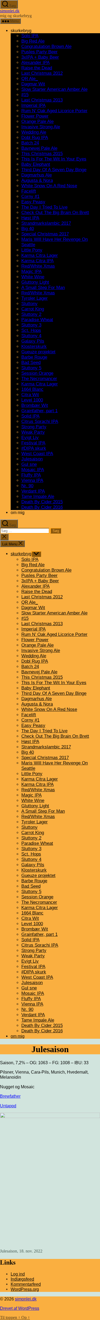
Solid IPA (30, 416)
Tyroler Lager (34, 298)
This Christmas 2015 (42, 153)
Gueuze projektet (38, 351)
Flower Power (35, 116)
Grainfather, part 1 (39, 410)
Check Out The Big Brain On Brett (55, 212)
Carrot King (32, 309)
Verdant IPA (33, 491)
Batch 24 (30, 142)
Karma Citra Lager (39, 255)
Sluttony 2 (31, 314)
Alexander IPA (35, 62)
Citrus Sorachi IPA (39, 421)
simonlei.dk (9, 11)
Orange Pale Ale (37, 121)
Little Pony (31, 250)
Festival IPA (33, 442)
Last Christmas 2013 (42, 100)
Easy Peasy (33, 201)
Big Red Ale (33, 41)
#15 (25, 94)
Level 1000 (32, 400)
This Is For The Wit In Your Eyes (53, 159)
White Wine (32, 276)
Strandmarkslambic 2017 (46, 223)
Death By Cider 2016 (42, 507)
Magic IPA (31, 271)
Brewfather (10, 1096)
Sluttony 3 (31, 325)
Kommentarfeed (26, 1284)
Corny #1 (30, 196)
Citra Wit (30, 394)
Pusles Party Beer (39, 51)
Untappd (8, 1105)
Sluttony (29, 303)
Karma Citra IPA (37, 260)
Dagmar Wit (33, 84)
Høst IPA (30, 217)
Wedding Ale (33, 132)
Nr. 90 (27, 485)
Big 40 (27, 228)
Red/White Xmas (38, 266)
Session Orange (37, 373)
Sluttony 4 (31, 335)
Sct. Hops (31, 330)
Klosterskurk (34, 346)
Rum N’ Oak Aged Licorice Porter (54, 110)
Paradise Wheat (37, 319)
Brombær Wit (34, 405)
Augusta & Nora (37, 180)
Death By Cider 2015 (42, 501)
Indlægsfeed (22, 1279)
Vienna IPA (32, 480)
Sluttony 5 (31, 367)
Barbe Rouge (34, 357)
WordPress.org (25, 1289)
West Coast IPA (37, 453)
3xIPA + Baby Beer (40, 57)
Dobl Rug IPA (34, 137)
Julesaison (32, 459)
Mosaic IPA (32, 469)
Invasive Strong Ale (40, 126)
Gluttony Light (35, 282)
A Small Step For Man (43, 287)
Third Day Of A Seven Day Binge (53, 169)
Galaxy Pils (32, 341)
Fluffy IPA (31, 475)
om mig (18, 512)
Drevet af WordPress (19, 1308)
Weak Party (33, 432)
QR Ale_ (29, 78)
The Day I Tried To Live (44, 207)
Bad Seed (31, 362)
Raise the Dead (36, 67)
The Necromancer (39, 378)
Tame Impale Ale (37, 496)
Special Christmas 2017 (45, 234)
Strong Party (33, 426)
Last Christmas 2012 (42, 73)
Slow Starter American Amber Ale (54, 89)
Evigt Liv (30, 437)
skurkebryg (21, 30)
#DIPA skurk (33, 448)
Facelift (28, 191)
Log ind (18, 1274)
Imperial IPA (33, 105)
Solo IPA (29, 35)
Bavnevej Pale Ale (39, 148)
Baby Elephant (35, 164)
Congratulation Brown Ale (46, 46)
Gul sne (29, 464)
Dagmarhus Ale (36, 175)
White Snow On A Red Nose (49, 185)
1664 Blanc (32, 389)
